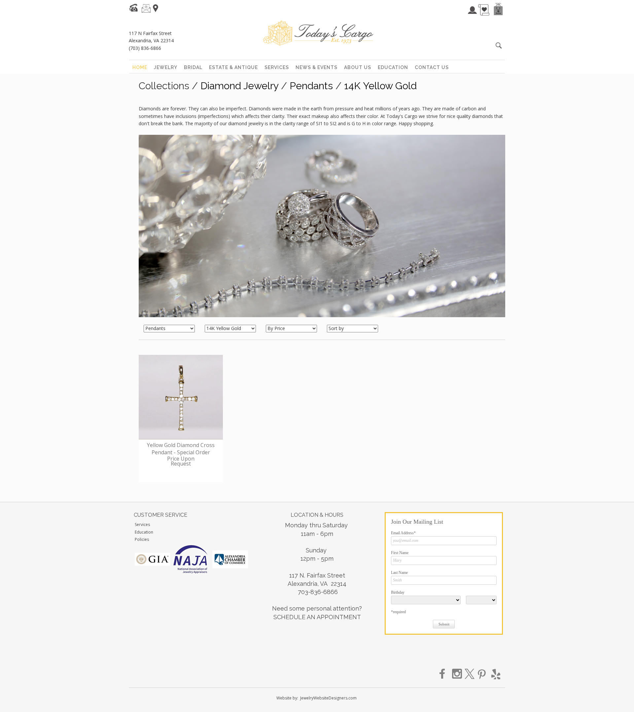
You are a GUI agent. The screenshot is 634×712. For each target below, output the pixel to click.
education (393, 67)
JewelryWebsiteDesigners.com (328, 698)
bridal (193, 67)
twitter (470, 674)
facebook (445, 674)
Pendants (311, 86)
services (276, 67)
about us (357, 67)
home (139, 67)
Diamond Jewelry (239, 86)
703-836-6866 (318, 591)
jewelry (165, 67)
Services (142, 524)
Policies (142, 539)
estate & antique (233, 67)
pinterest (482, 674)
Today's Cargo (318, 33)
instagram (457, 674)
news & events (316, 67)
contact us (432, 67)
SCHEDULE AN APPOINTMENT (317, 617)
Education (144, 532)
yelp (495, 674)
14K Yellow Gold (380, 86)
